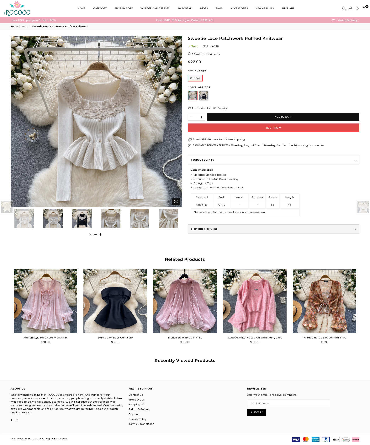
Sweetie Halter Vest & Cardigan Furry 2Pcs (254, 337)
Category (100, 8)
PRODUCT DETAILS (202, 159)
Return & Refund (139, 409)
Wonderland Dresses (155, 8)
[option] (69, 20)
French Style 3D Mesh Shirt (185, 337)
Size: (197, 71)
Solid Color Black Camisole (115, 337)
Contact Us (136, 395)
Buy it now (273, 128)
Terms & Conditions (141, 424)
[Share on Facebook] (101, 234)
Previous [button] (14, 121)
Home (81, 8)
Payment (134, 414)
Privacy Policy (137, 419)
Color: (199, 87)
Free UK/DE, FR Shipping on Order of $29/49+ (185, 20)
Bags (219, 8)
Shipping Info (137, 404)
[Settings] (350, 8)
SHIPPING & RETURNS (204, 229)
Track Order (136, 399)
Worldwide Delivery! (345, 20)
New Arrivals (265, 8)
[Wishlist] (357, 8)
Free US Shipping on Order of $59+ (34, 20)
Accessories (239, 8)
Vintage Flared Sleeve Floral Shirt (324, 337)
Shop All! (288, 8)
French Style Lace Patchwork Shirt (45, 337)
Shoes (203, 8)
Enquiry (222, 108)
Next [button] (178, 121)
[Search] (344, 8)
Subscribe (257, 412)
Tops (25, 26)
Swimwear (184, 8)
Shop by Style (124, 8)
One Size (195, 78)
